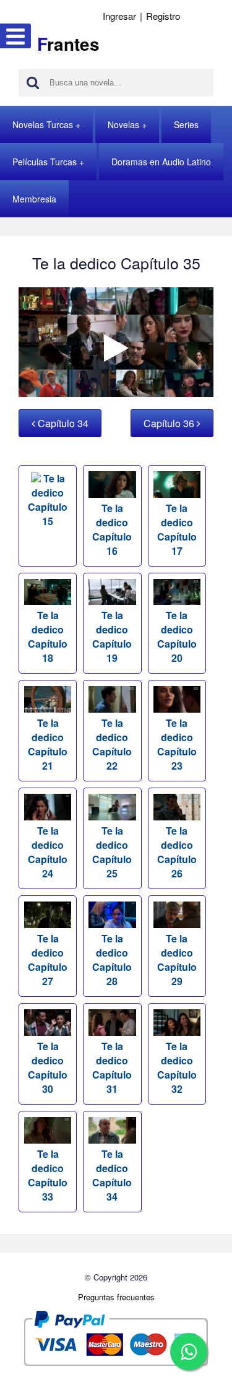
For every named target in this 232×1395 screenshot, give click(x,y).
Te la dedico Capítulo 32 (177, 1067)
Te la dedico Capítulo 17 (177, 529)
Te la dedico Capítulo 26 (177, 852)
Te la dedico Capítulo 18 (47, 636)
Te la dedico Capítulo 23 (177, 744)
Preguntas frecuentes (116, 1297)
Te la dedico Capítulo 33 (47, 1175)
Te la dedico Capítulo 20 (177, 636)
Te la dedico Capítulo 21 (47, 744)
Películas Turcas (44, 161)
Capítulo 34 (61, 423)
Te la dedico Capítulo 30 (47, 1067)
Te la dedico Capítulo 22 (112, 744)
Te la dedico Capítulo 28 (112, 959)
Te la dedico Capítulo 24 (47, 852)
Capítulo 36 (170, 423)
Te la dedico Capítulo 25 (112, 852)
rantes (68, 43)
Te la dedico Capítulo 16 (112, 529)
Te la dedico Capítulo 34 (112, 1175)
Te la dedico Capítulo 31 (112, 1067)
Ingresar (119, 15)
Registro (163, 15)
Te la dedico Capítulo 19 (112, 636)
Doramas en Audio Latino (161, 161)
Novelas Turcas (42, 124)
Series (186, 124)
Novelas (123, 124)
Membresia (34, 199)
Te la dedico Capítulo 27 (47, 959)
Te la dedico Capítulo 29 (177, 959)
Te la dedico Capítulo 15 (47, 499)
